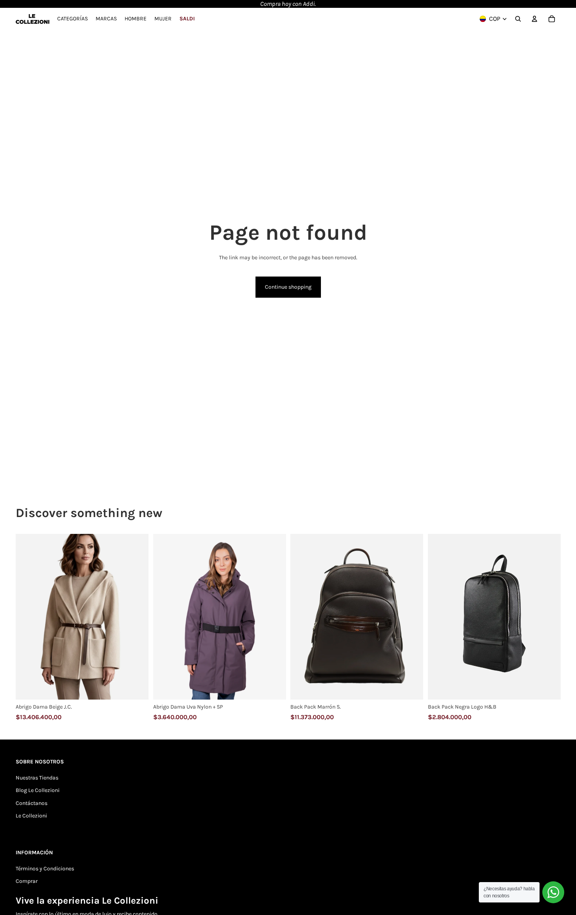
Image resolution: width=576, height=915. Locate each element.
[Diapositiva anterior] (27, 617)
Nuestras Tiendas (37, 777)
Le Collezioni (31, 815)
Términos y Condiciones (45, 868)
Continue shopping (288, 287)
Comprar (27, 881)
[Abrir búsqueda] (518, 18)
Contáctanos (31, 803)
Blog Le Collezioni (38, 790)
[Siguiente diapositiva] (137, 617)
